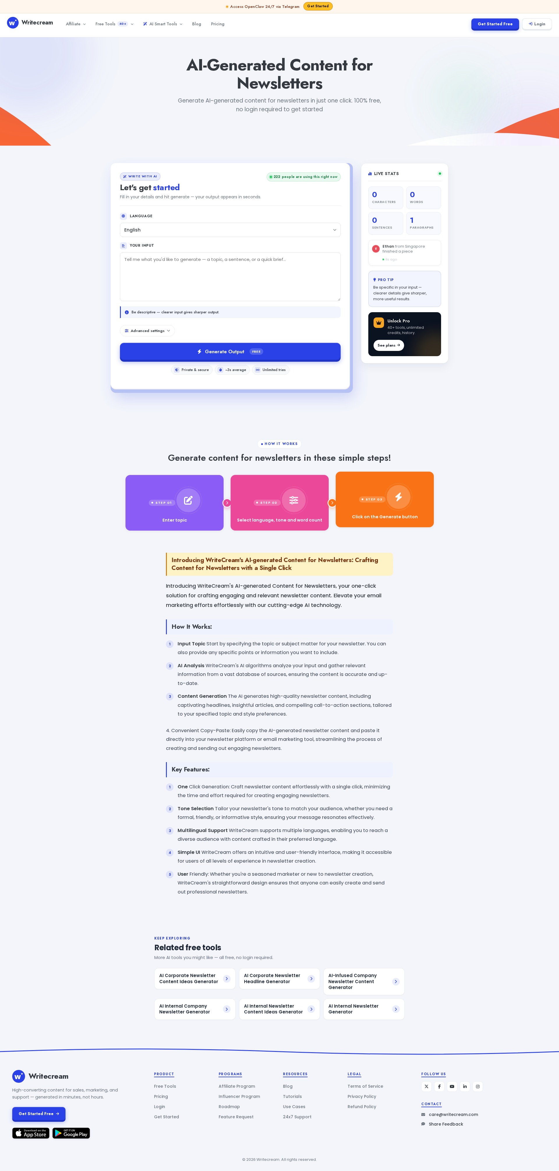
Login (539, 24)
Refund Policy (362, 1107)
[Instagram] (478, 1086)
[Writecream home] (18, 1076)
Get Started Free (495, 24)
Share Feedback (446, 1124)
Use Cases (294, 1107)
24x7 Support (297, 1117)
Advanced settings (147, 330)
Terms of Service (365, 1086)
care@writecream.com (453, 1114)
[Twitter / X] (426, 1086)
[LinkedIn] (465, 1086)
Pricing (217, 24)
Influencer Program (239, 1096)
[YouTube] (452, 1086)
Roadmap (229, 1107)
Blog (196, 24)
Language (141, 216)
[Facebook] (439, 1086)
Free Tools (110, 24)
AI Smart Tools (163, 24)
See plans (386, 345)
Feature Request (236, 1117)
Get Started (166, 1117)
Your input (142, 245)
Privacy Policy (362, 1096)
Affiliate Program (237, 1086)
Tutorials (292, 1096)
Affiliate (73, 24)
